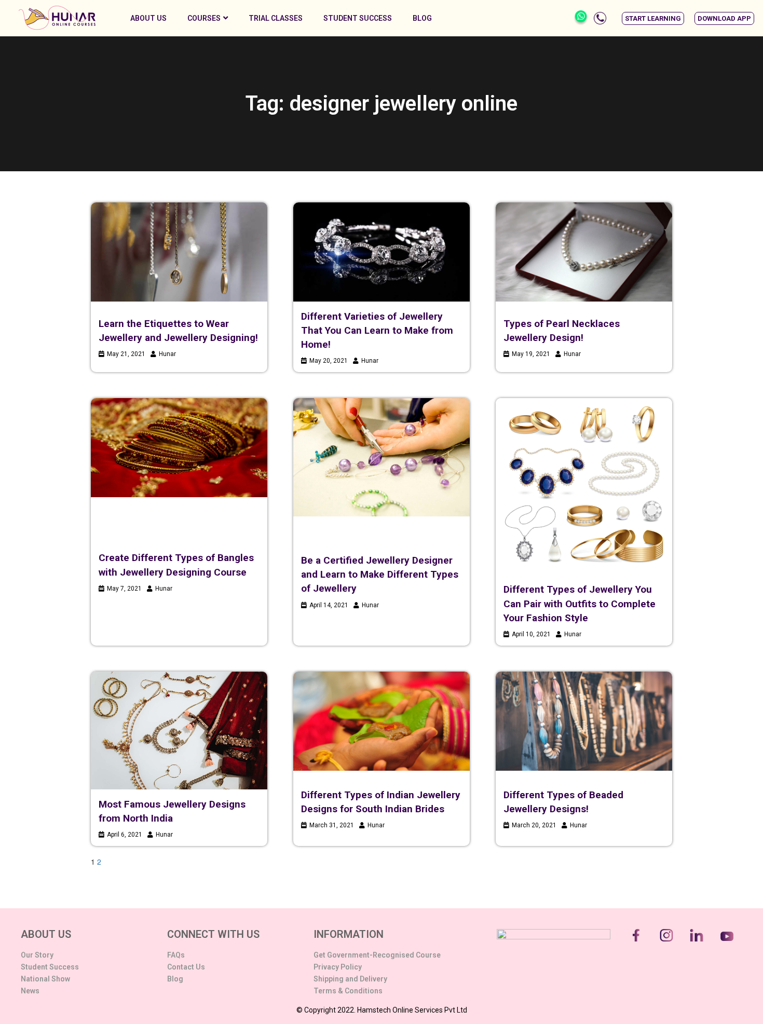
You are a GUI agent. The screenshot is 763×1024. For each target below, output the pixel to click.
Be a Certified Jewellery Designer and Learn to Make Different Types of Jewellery (379, 574)
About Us (148, 18)
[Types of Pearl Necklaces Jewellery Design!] (584, 252)
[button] (653, 18)
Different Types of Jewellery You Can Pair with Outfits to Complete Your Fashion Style (579, 603)
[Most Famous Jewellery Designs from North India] (179, 730)
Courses (204, 18)
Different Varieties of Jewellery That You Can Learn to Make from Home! (377, 330)
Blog (422, 18)
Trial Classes (276, 18)
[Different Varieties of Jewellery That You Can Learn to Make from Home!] (381, 252)
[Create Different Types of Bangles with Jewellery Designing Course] (179, 447)
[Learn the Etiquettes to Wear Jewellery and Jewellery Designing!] (179, 252)
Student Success (357, 18)
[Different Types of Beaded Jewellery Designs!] (584, 721)
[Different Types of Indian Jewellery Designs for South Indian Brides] (381, 721)
